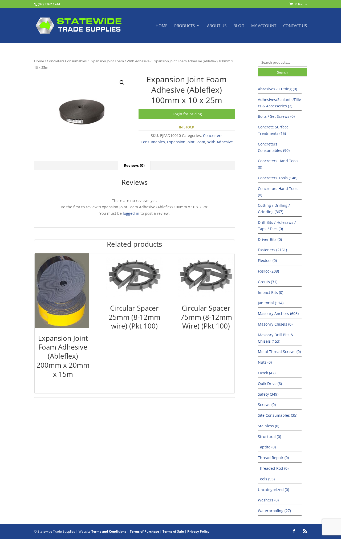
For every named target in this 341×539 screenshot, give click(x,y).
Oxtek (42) (266, 372)
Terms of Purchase (144, 531)
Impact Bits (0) (270, 292)
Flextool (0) (267, 260)
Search (282, 72)
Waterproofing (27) (274, 510)
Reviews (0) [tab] (134, 165)
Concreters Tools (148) (277, 177)
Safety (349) (268, 394)
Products (184, 26)
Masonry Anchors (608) (278, 313)
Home (161, 26)
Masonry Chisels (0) (275, 324)
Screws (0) (267, 404)
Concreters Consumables (67, 61)
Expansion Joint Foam (107, 61)
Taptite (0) (267, 446)
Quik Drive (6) (270, 383)
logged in (131, 213)
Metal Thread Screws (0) (279, 351)
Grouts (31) (267, 281)
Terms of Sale (173, 531)
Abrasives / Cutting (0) (277, 88)
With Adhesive (138, 61)
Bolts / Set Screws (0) (276, 116)
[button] (122, 82)
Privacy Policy (198, 531)
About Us (216, 26)
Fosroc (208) (268, 271)
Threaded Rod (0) (273, 468)
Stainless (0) (268, 425)
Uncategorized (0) (273, 489)
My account (263, 26)
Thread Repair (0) (273, 457)
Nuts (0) (265, 362)
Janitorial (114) (270, 302)
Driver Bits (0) (270, 239)
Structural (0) (269, 436)
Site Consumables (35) (277, 415)
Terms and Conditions (108, 531)
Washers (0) (268, 499)
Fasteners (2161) (272, 249)
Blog (238, 26)
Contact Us (295, 26)
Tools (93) (266, 478)
